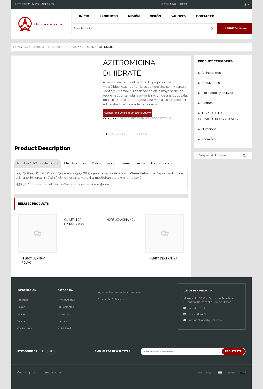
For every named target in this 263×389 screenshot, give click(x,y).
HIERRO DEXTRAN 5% (163, 258)
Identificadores (75, 163)
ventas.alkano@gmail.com (205, 320)
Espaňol (183, 3)
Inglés (173, 3)
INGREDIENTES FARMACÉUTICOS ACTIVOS (50, 46)
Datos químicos (103, 163)
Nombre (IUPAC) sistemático (37, 163)
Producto (108, 16)
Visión (155, 16)
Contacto (205, 16)
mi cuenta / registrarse (41, 3)
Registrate (233, 351)
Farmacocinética (133, 163)
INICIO (84, 16)
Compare (142, 134)
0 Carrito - (235, 28)
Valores (178, 16)
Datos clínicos (161, 163)
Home (17, 46)
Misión (134, 16)
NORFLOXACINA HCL (121, 219)
